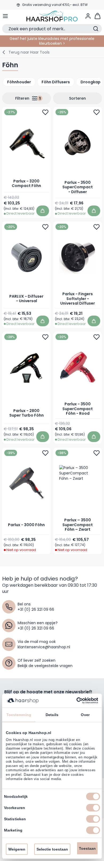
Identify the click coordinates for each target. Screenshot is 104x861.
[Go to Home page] (52, 16)
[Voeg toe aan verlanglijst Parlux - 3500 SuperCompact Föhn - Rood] (96, 337)
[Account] (88, 16)
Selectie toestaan (52, 849)
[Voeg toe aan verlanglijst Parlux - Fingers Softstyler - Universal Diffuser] (96, 227)
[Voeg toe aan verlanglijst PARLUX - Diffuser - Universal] (45, 227)
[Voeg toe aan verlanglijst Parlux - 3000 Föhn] (45, 452)
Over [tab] (85, 715)
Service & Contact (52, 8)
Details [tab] (52, 715)
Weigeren (16, 849)
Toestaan (87, 848)
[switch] (93, 807)
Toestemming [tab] (18, 715)
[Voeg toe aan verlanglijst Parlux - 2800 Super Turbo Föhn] (45, 337)
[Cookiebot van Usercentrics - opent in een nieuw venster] (75, 700)
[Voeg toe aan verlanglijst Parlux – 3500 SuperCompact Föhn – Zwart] (96, 452)
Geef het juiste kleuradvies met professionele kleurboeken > (52, 41)
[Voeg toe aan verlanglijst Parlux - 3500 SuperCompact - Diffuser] (96, 112)
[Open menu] (5, 16)
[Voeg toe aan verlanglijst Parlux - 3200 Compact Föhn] (45, 112)
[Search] (96, 29)
